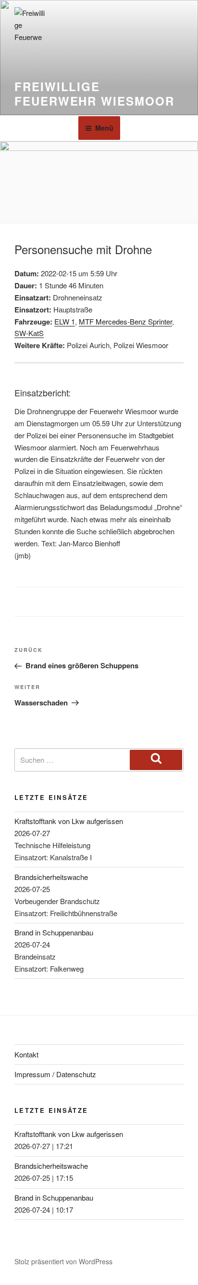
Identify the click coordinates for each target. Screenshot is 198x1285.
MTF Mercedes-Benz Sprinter (125, 321)
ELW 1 (64, 321)
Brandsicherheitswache (51, 877)
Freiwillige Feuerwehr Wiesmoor (94, 93)
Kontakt (26, 1054)
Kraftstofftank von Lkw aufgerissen (68, 821)
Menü (104, 128)
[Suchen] (156, 760)
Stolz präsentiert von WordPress (63, 1261)
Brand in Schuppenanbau (53, 932)
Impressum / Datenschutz (55, 1074)
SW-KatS (29, 333)
